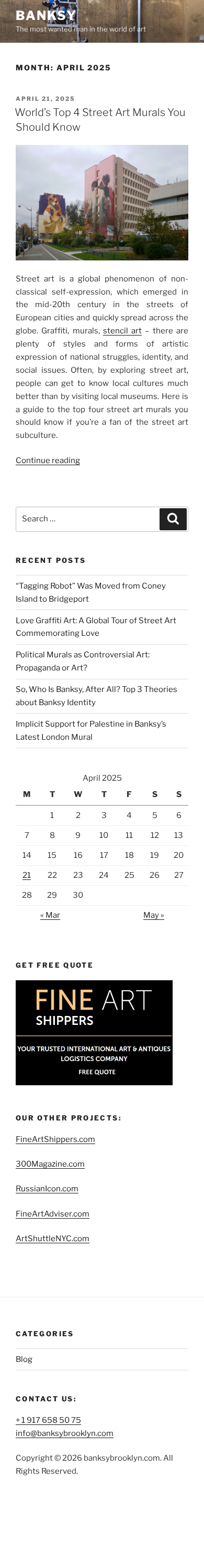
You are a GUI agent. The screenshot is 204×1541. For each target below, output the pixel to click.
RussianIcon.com (47, 1188)
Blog (24, 1359)
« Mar (50, 915)
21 (26, 875)
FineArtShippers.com (55, 1139)
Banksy (46, 15)
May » (153, 915)
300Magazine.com (50, 1164)
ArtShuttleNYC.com (52, 1238)
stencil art (122, 331)
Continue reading (48, 460)
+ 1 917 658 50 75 (48, 1420)
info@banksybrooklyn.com (65, 1433)
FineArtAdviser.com (52, 1214)
